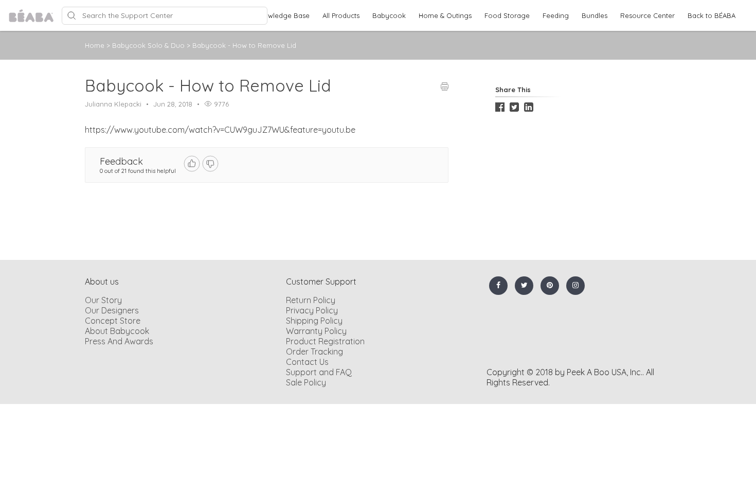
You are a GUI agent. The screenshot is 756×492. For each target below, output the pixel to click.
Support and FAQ (319, 372)
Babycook (389, 15)
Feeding (556, 15)
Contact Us (307, 362)
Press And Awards (119, 341)
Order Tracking (314, 351)
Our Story (103, 300)
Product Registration (325, 341)
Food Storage (507, 15)
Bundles (594, 15)
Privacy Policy (312, 310)
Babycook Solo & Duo (149, 45)
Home (94, 45)
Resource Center (647, 15)
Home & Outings (445, 15)
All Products (340, 15)
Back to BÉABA (711, 15)
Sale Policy (306, 382)
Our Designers (112, 310)
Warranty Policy (316, 331)
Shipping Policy (314, 320)
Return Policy (310, 300)
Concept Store (112, 320)
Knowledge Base (282, 15)
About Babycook (117, 331)
